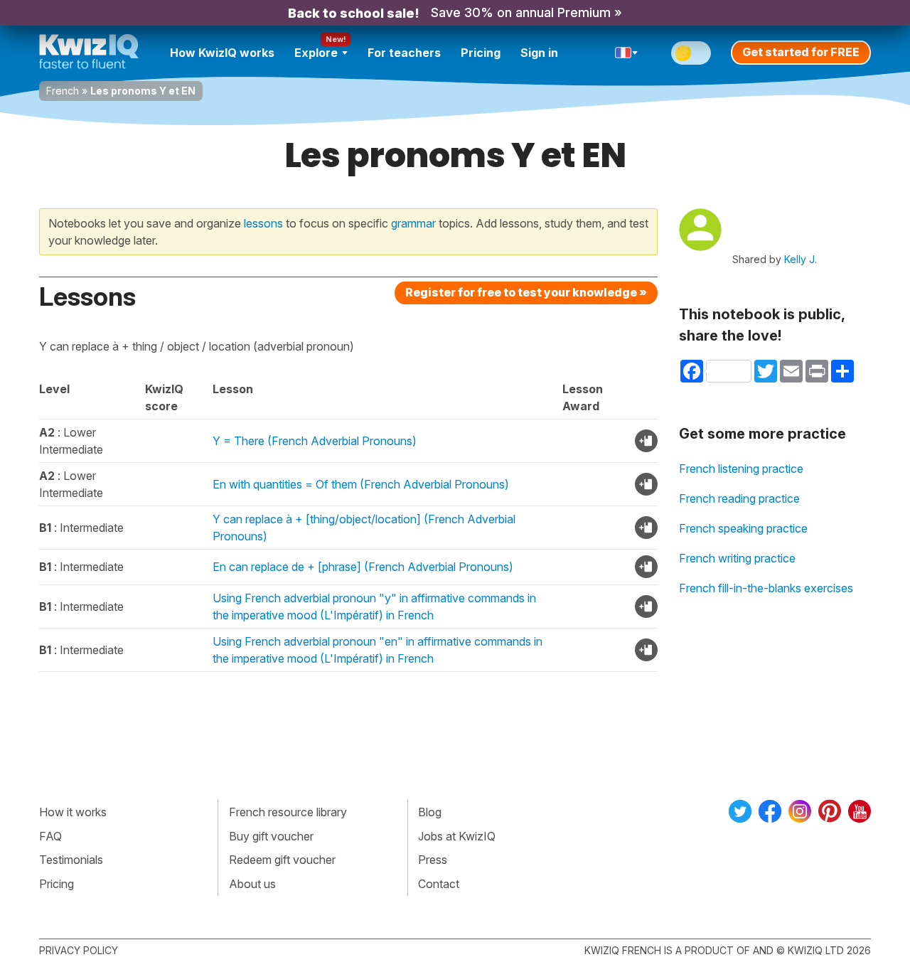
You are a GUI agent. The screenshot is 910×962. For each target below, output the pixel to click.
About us (252, 884)
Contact (438, 884)
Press (432, 860)
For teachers (404, 53)
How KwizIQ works (222, 53)
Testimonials (71, 860)
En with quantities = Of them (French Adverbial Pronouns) (361, 484)
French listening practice (741, 468)
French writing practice (737, 558)
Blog (429, 812)
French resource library (288, 812)
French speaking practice (743, 528)
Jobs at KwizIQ (457, 836)
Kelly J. (800, 259)
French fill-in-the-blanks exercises (766, 588)
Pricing (480, 53)
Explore (316, 53)
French (62, 91)
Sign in (539, 53)
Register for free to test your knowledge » (526, 292)
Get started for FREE (801, 52)
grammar (413, 223)
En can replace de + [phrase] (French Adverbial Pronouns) (363, 567)
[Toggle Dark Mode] (691, 53)
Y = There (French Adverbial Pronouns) (315, 441)
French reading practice (739, 498)
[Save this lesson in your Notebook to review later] (646, 440)
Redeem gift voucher (282, 860)
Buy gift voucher (271, 836)
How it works (73, 812)
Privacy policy (78, 950)
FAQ (50, 836)
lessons (263, 223)
